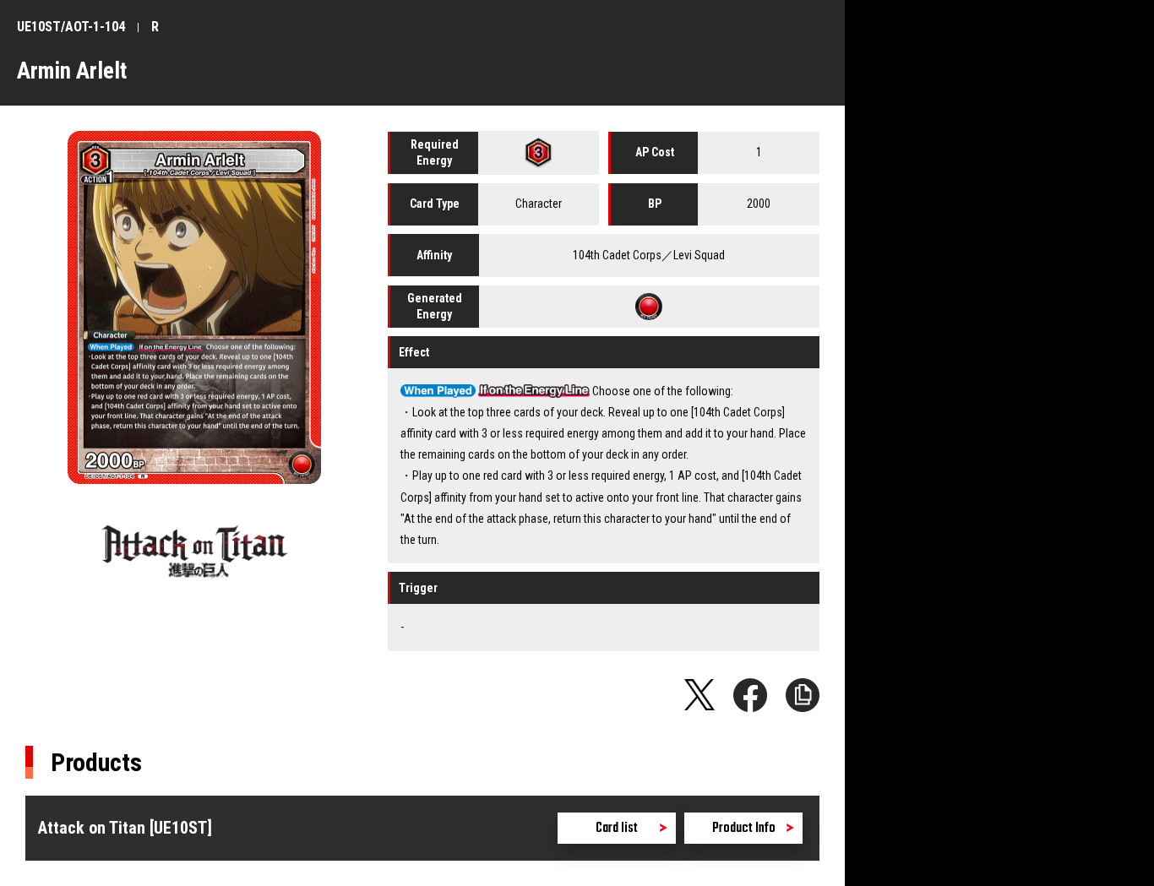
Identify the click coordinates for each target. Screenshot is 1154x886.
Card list (617, 829)
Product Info (744, 829)
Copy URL (802, 695)
